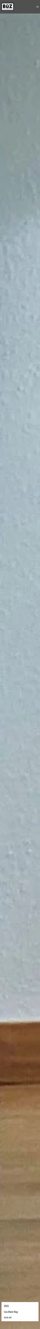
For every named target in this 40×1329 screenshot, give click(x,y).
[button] (38, 7)
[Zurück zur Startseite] (7, 7)
